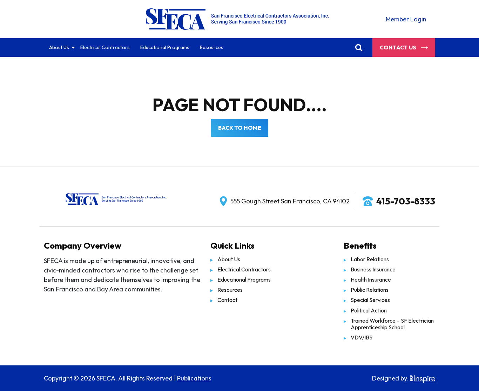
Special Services (370, 299)
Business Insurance (373, 269)
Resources (211, 47)
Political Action (369, 310)
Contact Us (398, 47)
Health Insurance (371, 279)
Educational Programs (164, 47)
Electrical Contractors (105, 47)
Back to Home (239, 127)
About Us (59, 47)
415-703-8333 (405, 201)
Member (406, 19)
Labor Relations (370, 259)
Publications (194, 378)
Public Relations (370, 289)
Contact (227, 299)
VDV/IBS (361, 337)
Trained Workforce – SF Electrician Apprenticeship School (392, 324)
